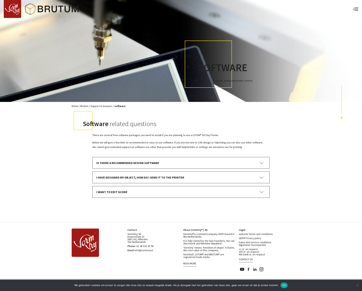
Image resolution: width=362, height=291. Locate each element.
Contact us (246, 259)
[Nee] (357, 285)
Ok (284, 285)
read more (189, 263)
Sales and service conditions (255, 242)
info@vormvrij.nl (144, 250)
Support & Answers (101, 106)
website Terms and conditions (256, 234)
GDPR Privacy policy (250, 238)
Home (75, 106)
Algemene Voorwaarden (252, 245)
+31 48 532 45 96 (144, 246)
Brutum (84, 106)
